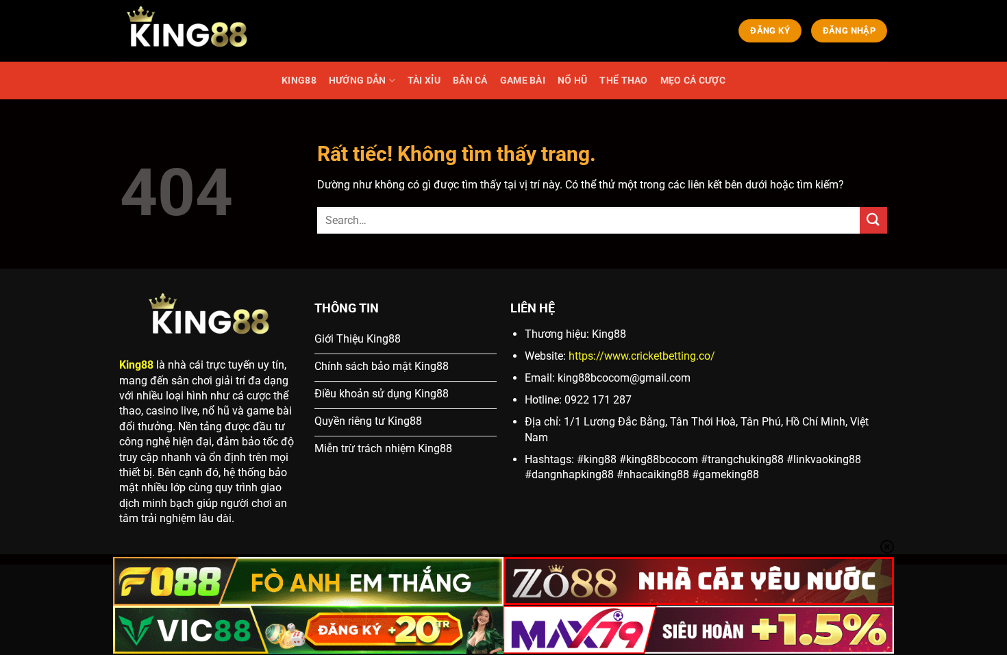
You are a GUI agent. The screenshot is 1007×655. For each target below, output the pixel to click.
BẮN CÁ (470, 80)
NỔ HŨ (572, 80)
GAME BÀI (522, 80)
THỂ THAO (623, 80)
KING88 (299, 80)
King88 (136, 364)
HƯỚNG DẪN (357, 80)
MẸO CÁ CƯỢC (692, 80)
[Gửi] (873, 220)
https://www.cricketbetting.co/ (642, 355)
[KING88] (188, 31)
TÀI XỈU (424, 80)
